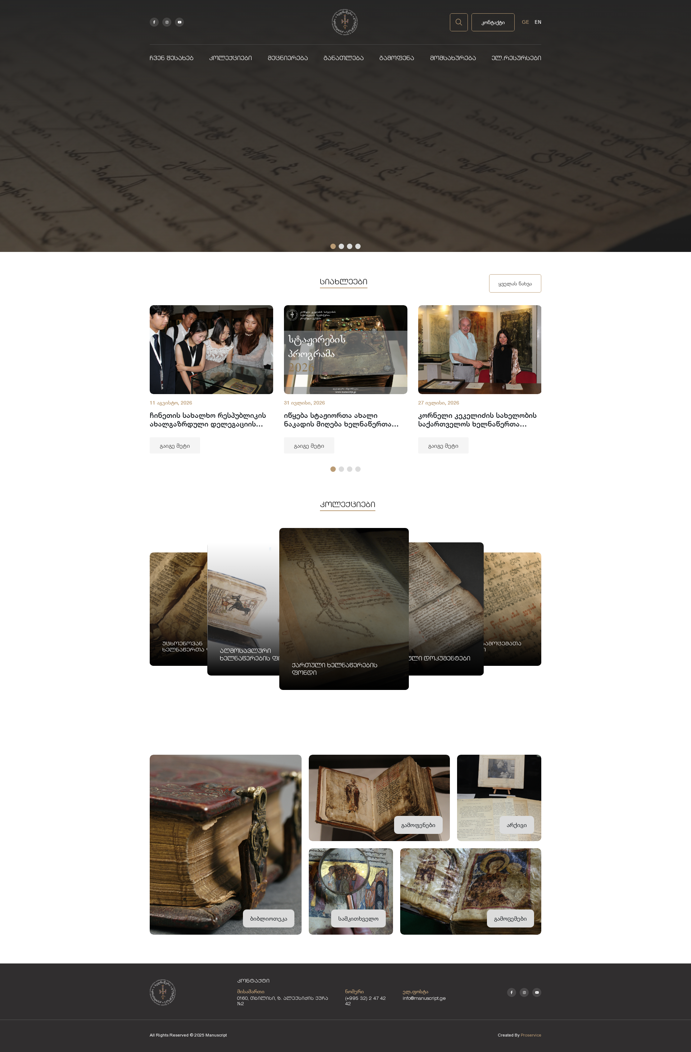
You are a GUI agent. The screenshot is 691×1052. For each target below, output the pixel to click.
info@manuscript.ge (424, 999)
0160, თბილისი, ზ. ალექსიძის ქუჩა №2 (282, 1002)
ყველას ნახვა (515, 283)
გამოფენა (396, 59)
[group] (211, 379)
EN (537, 22)
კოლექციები (230, 59)
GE (525, 22)
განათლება (344, 59)
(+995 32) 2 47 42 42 (365, 1002)
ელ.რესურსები (516, 59)
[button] (333, 246)
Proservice (531, 1035)
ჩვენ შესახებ (172, 59)
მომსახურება (453, 59)
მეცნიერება (288, 59)
